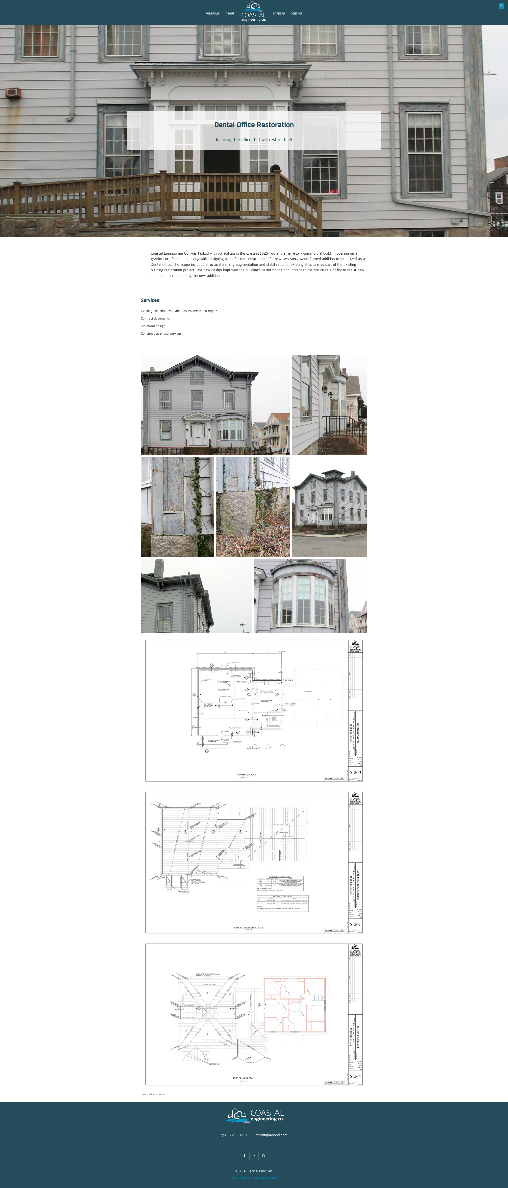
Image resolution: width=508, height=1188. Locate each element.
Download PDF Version (153, 1094)
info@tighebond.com (271, 1135)
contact (296, 14)
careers (279, 14)
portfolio (213, 14)
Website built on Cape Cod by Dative (254, 1178)
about (230, 14)
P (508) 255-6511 (232, 1135)
